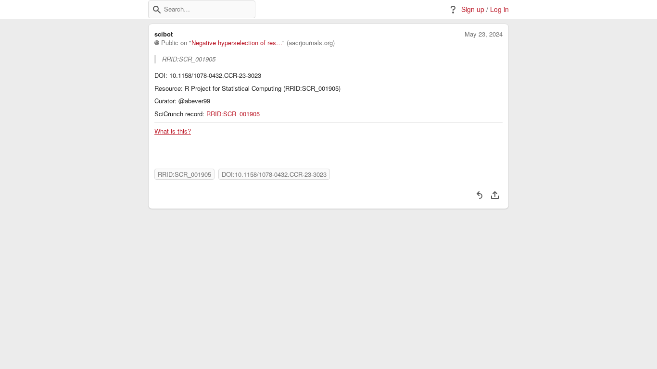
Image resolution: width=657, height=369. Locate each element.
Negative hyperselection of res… (236, 42)
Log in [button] (499, 9)
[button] (156, 9)
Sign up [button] (472, 9)
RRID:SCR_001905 (233, 114)
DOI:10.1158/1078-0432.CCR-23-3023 (274, 174)
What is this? (172, 131)
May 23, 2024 (484, 34)
